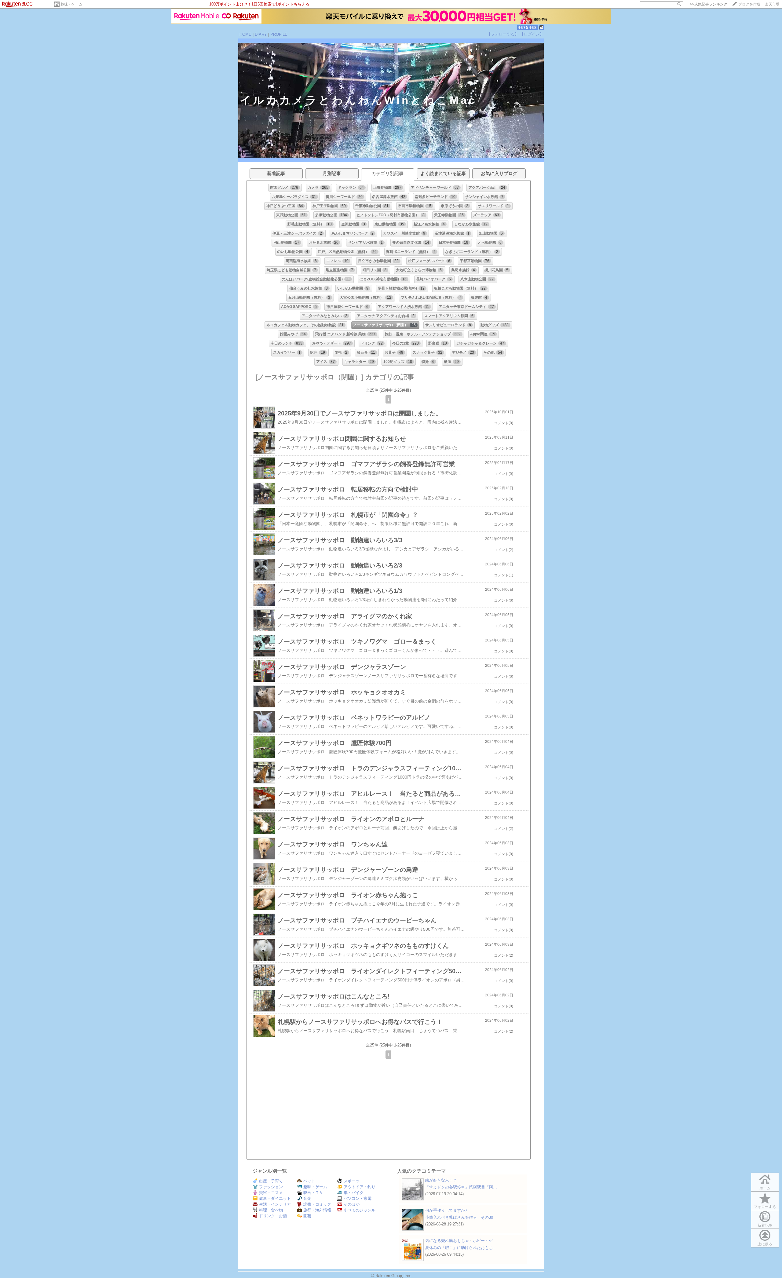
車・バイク (354, 1192)
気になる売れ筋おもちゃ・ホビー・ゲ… (461, 1240)
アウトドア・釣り (359, 1187)
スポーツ (352, 1181)
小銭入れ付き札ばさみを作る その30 (459, 1217)
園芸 (307, 1216)
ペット (309, 1181)
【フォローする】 (503, 34)
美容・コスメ (271, 1192)
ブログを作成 (749, 4)
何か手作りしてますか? (446, 1210)
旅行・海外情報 (317, 1210)
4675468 (527, 27)
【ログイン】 (532, 34)
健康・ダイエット (275, 1198)
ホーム (764, 1188)
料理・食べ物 (271, 1210)
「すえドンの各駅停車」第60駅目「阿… (461, 1187)
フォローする (765, 1207)
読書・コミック (317, 1204)
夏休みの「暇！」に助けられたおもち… (461, 1247)
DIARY (261, 34)
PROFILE (278, 34)
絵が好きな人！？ (441, 1180)
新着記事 (765, 1225)
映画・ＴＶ (313, 1192)
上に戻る (765, 1244)
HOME (245, 34)
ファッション (271, 1187)
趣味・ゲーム (71, 4)
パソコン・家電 (357, 1198)
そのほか (352, 1204)
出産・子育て (271, 1181)
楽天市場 (772, 4)
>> (708, 4)
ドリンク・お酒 (273, 1216)
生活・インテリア (275, 1204)
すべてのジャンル (359, 1210)
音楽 (307, 1198)
